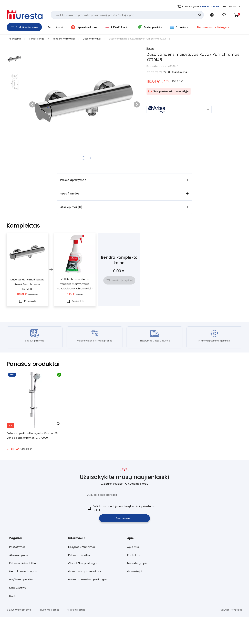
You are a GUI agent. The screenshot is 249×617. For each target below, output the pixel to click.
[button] (212, 15)
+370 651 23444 (209, 6)
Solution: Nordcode (232, 609)
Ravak (150, 48)
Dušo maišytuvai (92, 38)
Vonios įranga (36, 38)
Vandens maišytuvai (64, 38)
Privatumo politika (49, 609)
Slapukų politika (76, 609)
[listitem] (36, 547)
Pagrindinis (15, 38)
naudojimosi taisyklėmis (123, 506)
